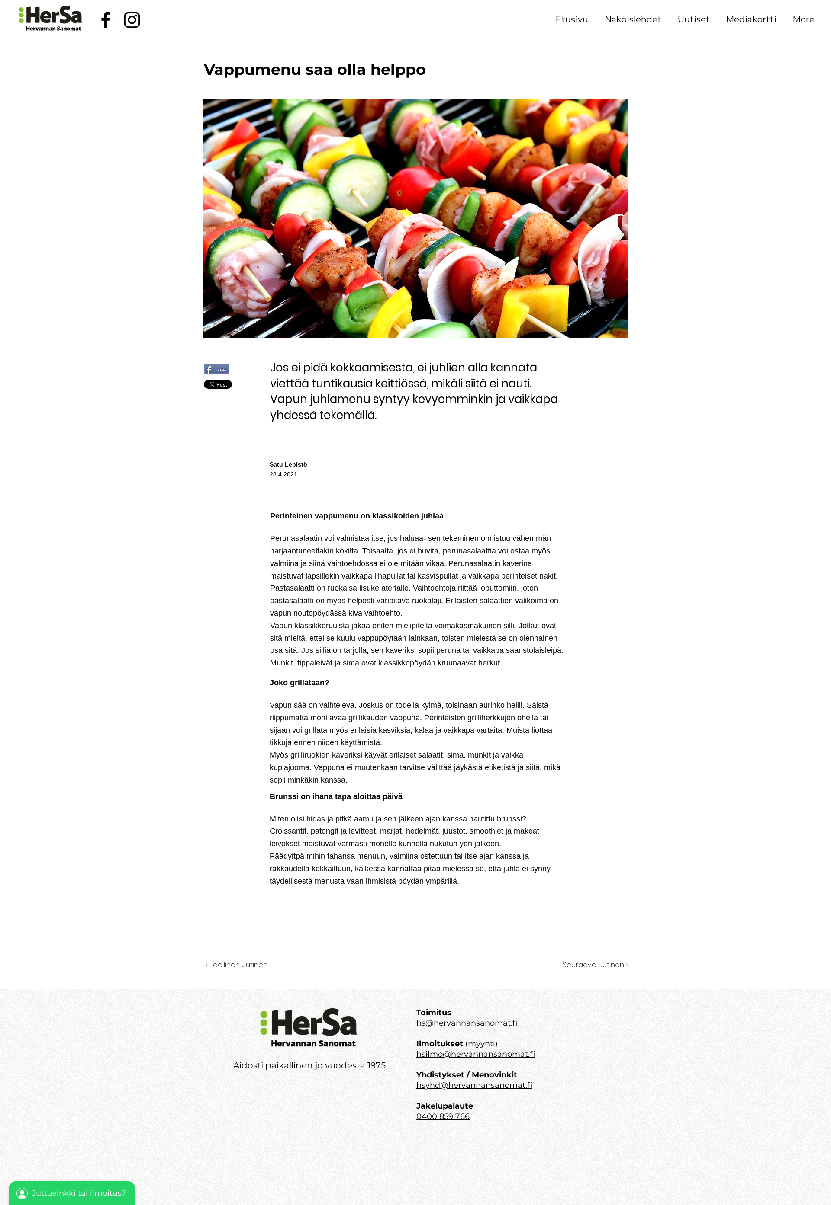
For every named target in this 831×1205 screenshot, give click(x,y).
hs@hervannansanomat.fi (467, 1023)
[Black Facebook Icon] (105, 20)
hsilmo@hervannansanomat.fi (475, 1054)
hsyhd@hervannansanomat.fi (474, 1085)
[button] (633, 19)
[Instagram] (132, 20)
